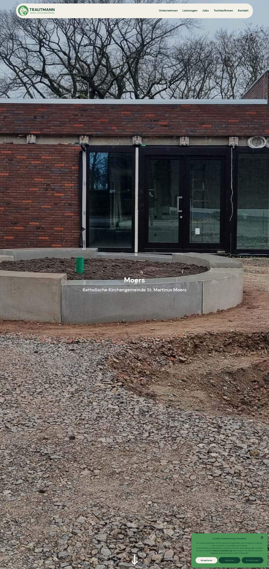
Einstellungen (252, 560)
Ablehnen (229, 560)
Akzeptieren (206, 560)
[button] (262, 537)
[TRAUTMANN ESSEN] (36, 10)
